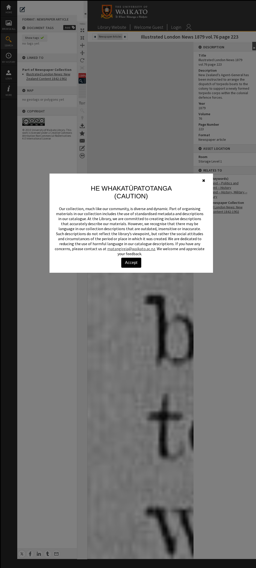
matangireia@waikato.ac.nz (131, 248)
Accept (131, 262)
